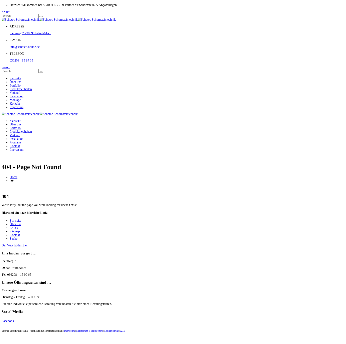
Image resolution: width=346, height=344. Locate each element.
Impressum (16, 107)
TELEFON (17, 53)
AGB (122, 330)
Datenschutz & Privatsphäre (89, 330)
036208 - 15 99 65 (21, 60)
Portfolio (15, 85)
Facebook (8, 321)
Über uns (15, 82)
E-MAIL (15, 40)
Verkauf (15, 92)
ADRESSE (17, 26)
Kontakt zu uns (111, 330)
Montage (15, 100)
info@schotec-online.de (25, 46)
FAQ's (14, 227)
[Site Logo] (59, 19)
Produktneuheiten (21, 89)
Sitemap (15, 231)
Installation (16, 96)
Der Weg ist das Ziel (14, 245)
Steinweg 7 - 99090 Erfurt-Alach (30, 33)
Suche (13, 238)
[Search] (41, 16)
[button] (6, 11)
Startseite (15, 78)
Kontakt (15, 103)
